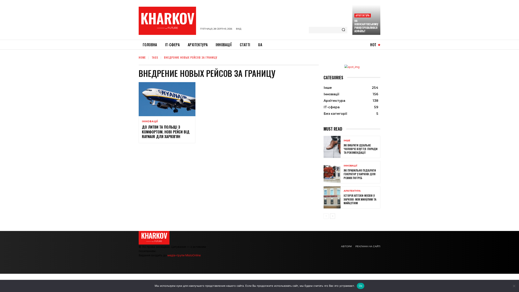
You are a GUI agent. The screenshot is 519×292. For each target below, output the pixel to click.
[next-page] (332, 216)
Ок (360, 285)
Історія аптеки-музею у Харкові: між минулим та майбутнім (360, 199)
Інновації (150, 121)
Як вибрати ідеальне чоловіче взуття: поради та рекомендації (360, 149)
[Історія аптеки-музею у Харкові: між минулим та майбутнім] (332, 197)
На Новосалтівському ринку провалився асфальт (366, 26)
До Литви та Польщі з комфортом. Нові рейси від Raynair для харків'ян (166, 131)
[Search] (343, 30)
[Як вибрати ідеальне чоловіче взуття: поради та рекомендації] (332, 147)
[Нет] (514, 286)
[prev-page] (326, 216)
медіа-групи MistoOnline (184, 255)
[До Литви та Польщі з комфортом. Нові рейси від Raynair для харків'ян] (167, 99)
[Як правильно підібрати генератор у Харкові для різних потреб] (332, 172)
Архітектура (362, 15)
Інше (347, 141)
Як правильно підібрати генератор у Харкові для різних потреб (360, 174)
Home (142, 57)
